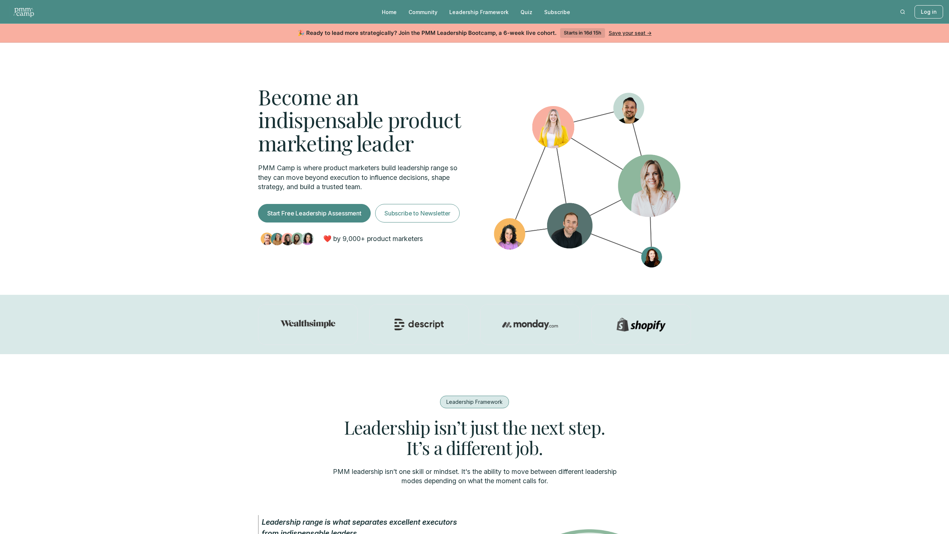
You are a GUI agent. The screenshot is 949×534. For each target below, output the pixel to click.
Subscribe (557, 12)
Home (389, 12)
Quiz (526, 12)
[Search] (903, 12)
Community (423, 12)
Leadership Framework (479, 12)
